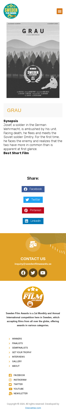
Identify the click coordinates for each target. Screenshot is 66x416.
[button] (59, 11)
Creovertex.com (33, 408)
